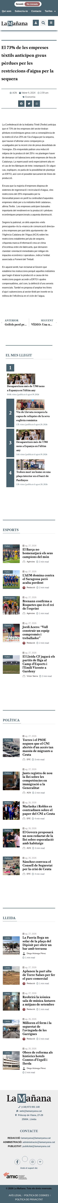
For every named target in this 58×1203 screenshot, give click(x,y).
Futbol (7, 546)
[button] (43, 23)
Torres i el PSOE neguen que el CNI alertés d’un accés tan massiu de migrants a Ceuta (38, 747)
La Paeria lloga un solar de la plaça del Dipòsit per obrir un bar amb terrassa (37, 943)
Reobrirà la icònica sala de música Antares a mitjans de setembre (39, 1000)
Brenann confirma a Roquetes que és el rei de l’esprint (38, 605)
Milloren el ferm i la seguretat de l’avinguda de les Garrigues (37, 1028)
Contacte (36, 11)
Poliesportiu (10, 598)
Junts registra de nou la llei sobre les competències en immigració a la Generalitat (37, 780)
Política (8, 740)
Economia (30, 97)
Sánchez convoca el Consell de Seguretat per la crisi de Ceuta (38, 865)
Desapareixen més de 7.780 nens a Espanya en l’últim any (32, 446)
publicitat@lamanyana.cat (36, 1146)
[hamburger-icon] (51, 23)
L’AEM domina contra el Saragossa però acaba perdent (38, 579)
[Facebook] (17, 1162)
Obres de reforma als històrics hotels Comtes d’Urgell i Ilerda (38, 1058)
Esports (8, 625)
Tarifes (48, 11)
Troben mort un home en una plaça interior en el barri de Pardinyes (33, 476)
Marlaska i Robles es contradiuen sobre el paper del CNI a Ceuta (39, 810)
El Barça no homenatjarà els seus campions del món (38, 553)
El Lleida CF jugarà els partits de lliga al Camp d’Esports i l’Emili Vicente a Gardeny (39, 664)
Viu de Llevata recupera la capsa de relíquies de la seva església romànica (33, 416)
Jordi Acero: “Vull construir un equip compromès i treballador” (36, 632)
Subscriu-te (21, 11)
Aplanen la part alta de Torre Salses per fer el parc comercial (39, 975)
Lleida (7, 938)
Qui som (6, 11)
